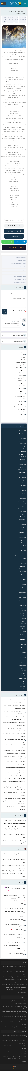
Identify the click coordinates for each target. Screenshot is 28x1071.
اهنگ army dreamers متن (21, 267)
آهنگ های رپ (22, 391)
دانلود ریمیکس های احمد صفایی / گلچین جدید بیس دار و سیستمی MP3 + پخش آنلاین (13, 701)
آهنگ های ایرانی (22, 409)
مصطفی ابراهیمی (21, 475)
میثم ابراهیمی (22, 472)
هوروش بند (22, 527)
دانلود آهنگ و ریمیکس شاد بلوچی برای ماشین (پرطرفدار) (15, 807)
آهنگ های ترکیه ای (21, 399)
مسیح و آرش (22, 658)
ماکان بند (23, 506)
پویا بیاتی (23, 642)
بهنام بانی (23, 530)
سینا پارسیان (22, 626)
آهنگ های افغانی (21, 412)
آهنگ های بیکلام (21, 404)
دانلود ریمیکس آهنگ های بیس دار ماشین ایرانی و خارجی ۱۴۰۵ (14, 757)
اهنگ (7, 50)
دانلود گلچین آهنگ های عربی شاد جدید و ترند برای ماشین (14, 835)
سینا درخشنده (22, 592)
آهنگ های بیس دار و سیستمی (19, 407)
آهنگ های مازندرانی (21, 373)
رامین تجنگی (22, 462)
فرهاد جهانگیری (22, 517)
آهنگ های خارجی (21, 394)
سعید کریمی (22, 637)
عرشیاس (23, 647)
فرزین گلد (23, 618)
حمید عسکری (22, 496)
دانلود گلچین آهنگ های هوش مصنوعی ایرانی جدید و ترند (14, 860)
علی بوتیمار (23, 564)
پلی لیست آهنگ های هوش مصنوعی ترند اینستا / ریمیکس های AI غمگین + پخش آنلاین (15, 774)
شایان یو (23, 595)
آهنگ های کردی (22, 375)
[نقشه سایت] (15, 1066)
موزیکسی (15, 50)
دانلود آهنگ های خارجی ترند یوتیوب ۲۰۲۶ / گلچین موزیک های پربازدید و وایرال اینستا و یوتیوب (15, 751)
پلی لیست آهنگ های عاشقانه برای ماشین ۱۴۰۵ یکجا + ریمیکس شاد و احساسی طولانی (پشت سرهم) (14, 824)
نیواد (24, 590)
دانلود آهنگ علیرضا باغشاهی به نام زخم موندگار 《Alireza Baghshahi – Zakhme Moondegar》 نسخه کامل (14, 781)
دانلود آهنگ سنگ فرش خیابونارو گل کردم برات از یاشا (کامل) (13, 874)
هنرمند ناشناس (22, 430)
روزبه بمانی (22, 605)
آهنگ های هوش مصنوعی (20, 368)
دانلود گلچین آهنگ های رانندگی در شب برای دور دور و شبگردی (14, 841)
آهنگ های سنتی (22, 386)
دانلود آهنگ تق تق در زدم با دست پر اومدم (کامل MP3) (13, 871)
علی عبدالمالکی (22, 665)
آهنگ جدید (22, 417)
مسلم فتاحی (22, 511)
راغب (24, 504)
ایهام (24, 631)
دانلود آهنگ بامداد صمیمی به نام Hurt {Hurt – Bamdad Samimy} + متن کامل (15, 991)
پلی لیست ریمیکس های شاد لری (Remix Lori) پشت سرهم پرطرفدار (14, 746)
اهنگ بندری (22, 365)
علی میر (23, 621)
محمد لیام (23, 561)
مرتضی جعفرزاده (21, 470)
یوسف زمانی (22, 446)
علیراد (23, 577)
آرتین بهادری (22, 686)
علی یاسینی (22, 498)
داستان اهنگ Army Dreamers (20, 270)
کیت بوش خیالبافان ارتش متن (20, 279)
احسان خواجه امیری (21, 569)
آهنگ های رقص (22, 388)
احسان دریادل (22, 603)
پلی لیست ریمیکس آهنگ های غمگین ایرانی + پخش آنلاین (14, 740)
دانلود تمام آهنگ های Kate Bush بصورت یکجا (14, 247)
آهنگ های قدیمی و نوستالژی (19, 378)
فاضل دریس (22, 655)
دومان (23, 522)
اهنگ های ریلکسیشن (20, 362)
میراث (23, 652)
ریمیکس (23, 357)
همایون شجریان (22, 597)
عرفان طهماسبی (22, 441)
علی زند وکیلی (22, 519)
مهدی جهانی (22, 644)
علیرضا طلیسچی (22, 537)
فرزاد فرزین (22, 540)
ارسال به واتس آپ (6, 242)
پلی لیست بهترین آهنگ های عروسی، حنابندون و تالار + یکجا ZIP (14, 734)
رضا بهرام (23, 493)
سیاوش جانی (22, 650)
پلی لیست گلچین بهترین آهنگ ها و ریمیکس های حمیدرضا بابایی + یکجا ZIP (15, 768)
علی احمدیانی (22, 436)
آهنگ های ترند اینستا (18, 341)
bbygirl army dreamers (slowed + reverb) (18, 264)
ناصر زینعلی (22, 613)
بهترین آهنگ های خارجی (18, 335)
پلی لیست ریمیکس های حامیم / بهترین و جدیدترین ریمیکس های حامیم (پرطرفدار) (14, 718)
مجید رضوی (22, 438)
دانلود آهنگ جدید (14, 1069)
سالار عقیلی (22, 491)
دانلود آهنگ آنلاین (13, 236)
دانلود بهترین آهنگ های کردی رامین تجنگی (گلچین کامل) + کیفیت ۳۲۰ (14, 788)
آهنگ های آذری (22, 414)
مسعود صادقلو (22, 477)
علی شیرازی (22, 543)
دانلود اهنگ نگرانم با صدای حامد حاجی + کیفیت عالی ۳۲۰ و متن (13, 985)
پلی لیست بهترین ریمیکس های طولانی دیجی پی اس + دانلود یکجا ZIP (14, 712)
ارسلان (23, 579)
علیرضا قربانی (22, 443)
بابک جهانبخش (22, 639)
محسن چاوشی (22, 433)
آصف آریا (23, 629)
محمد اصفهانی (22, 600)
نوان (24, 535)
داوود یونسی (22, 663)
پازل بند (23, 660)
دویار (24, 616)
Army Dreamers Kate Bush (21, 257)
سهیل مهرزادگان (21, 501)
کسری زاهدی (22, 514)
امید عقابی (23, 584)
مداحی (23, 354)
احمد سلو (23, 548)
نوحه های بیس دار (21, 352)
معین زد (23, 488)
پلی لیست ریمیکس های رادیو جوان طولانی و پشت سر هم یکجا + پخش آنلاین (13, 729)
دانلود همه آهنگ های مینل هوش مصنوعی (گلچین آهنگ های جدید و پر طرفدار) (13, 855)
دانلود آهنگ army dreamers (21, 273)
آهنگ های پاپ (22, 401)
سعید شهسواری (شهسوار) (20, 556)
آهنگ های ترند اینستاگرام (20, 396)
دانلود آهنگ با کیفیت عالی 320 (13, 231)
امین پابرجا (23, 681)
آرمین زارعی (22, 566)
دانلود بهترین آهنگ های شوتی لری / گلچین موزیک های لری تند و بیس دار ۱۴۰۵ (14, 830)
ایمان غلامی (23, 673)
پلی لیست (23, 360)
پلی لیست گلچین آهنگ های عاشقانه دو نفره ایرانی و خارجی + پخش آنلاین (14, 763)
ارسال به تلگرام (19, 242)
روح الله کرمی (22, 532)
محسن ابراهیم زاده (21, 509)
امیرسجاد (23, 582)
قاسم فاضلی (22, 671)
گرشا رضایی (22, 485)
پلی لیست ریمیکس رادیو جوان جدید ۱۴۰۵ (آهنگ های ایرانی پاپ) (14, 793)
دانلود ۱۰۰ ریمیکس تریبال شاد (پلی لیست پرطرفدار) (14, 798)
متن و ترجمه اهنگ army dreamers (20, 283)
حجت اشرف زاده (22, 574)
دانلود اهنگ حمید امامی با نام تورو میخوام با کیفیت (16, 987)
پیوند (24, 684)
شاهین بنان (22, 676)
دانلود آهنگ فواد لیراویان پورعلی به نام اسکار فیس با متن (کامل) (14, 973)
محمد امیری (22, 524)
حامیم (24, 480)
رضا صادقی (23, 457)
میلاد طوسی (22, 689)
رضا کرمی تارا (22, 553)
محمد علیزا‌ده (22, 608)
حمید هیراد (22, 483)
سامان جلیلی (22, 467)
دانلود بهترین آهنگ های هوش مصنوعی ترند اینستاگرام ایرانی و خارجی (13, 866)
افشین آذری (22, 634)
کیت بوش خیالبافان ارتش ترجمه (20, 276)
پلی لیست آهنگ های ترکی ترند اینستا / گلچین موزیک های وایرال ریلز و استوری (14, 706)
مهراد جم (23, 668)
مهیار (24, 449)
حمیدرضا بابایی (22, 551)
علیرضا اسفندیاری (21, 678)
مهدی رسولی (22, 459)
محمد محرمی (22, 451)
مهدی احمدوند (22, 464)
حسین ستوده (22, 587)
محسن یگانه (22, 624)
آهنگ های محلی (22, 370)
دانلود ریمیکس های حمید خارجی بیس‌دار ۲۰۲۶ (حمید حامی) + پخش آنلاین (14, 723)
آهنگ (24, 420)
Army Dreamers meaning (21, 260)
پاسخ (24, 324)
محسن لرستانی (22, 454)
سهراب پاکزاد (22, 571)
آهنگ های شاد (22, 383)
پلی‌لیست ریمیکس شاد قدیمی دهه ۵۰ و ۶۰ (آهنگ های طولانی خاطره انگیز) (14, 802)
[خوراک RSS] (13, 1066)
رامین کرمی (22, 545)
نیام (24, 558)
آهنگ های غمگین (21, 381)
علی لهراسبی (22, 611)
